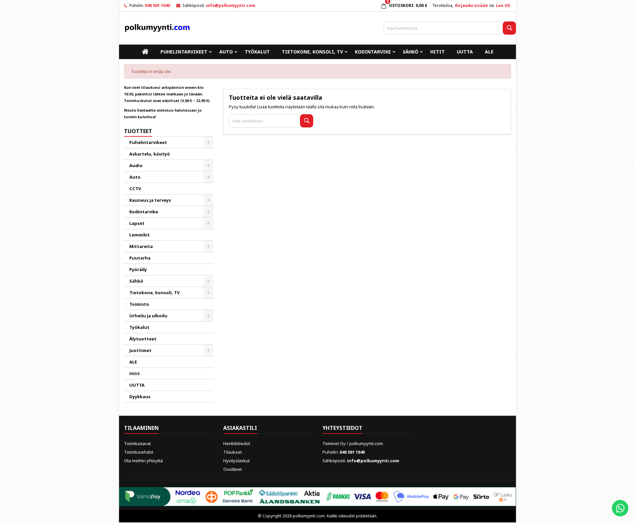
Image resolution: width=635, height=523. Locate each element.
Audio (136, 165)
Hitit (437, 52)
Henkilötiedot (236, 443)
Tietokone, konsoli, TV (312, 52)
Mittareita (141, 246)
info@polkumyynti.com (230, 5)
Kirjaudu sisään (471, 5)
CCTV (135, 189)
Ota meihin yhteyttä (143, 461)
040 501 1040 (157, 5)
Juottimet (140, 350)
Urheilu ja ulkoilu (148, 316)
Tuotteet (138, 131)
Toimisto (139, 304)
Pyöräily (138, 269)
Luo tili (503, 5)
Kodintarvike (373, 52)
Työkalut (257, 52)
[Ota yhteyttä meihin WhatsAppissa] (620, 508)
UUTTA (465, 52)
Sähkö (410, 52)
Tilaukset (232, 452)
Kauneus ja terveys (150, 200)
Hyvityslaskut (236, 461)
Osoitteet (232, 469)
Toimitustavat (137, 443)
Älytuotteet (142, 339)
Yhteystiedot (342, 428)
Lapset (137, 223)
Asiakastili (240, 428)
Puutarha (139, 258)
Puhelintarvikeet (183, 52)
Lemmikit (139, 235)
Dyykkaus (139, 397)
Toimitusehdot (138, 452)
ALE (489, 52)
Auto (226, 52)
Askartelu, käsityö (149, 154)
